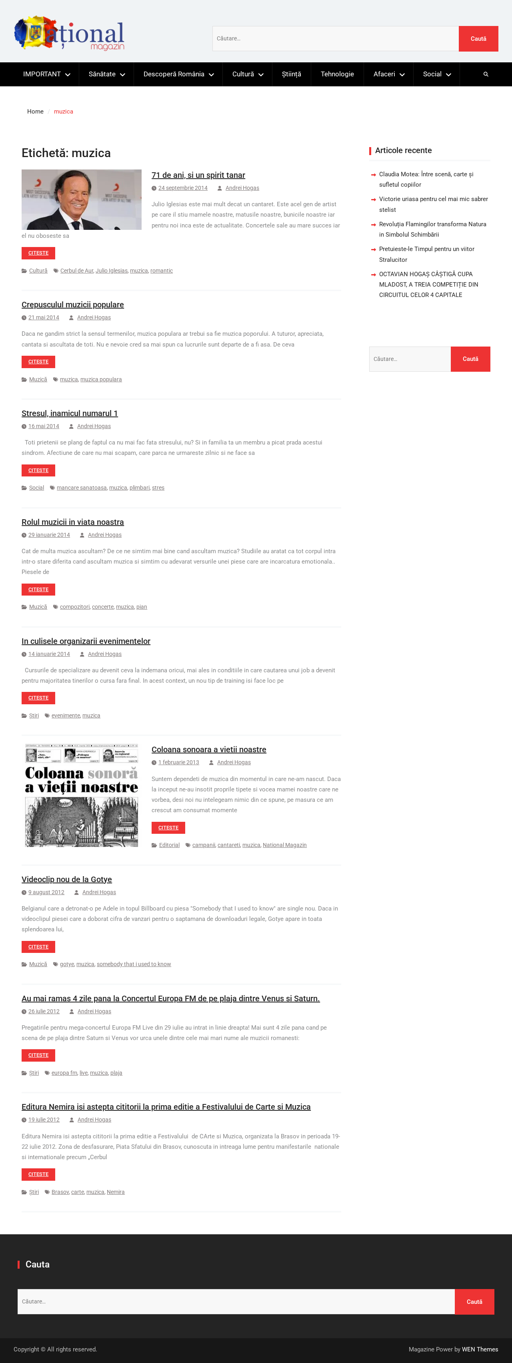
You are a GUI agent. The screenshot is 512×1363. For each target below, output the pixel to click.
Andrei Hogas (242, 188)
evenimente (66, 715)
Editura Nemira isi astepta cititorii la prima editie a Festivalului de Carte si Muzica (166, 1107)
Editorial (169, 845)
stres (158, 487)
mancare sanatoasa (82, 487)
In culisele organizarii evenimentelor (86, 641)
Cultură (243, 74)
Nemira (116, 1192)
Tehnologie (337, 74)
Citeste (38, 253)
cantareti (229, 845)
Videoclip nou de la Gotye (67, 879)
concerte (103, 607)
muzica (139, 270)
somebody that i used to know (134, 964)
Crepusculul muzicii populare (73, 304)
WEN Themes (480, 1349)
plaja (116, 1073)
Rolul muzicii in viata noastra (73, 522)
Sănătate (102, 74)
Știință (291, 74)
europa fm (64, 1073)
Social (432, 74)
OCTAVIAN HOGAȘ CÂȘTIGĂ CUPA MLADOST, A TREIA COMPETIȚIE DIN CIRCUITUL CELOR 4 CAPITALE (428, 285)
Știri (34, 715)
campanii (203, 845)
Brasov (60, 1192)
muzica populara (101, 379)
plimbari (140, 487)
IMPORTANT (42, 74)
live (84, 1073)
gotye (67, 964)
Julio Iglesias (112, 270)
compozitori (75, 607)
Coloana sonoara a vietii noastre (209, 749)
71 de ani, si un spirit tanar (198, 175)
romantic (161, 270)
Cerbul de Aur (76, 270)
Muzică (38, 379)
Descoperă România (174, 74)
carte (77, 1192)
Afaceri (384, 74)
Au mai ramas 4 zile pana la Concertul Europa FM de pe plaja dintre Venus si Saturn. (171, 998)
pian (141, 607)
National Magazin (285, 845)
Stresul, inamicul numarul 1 (70, 413)
